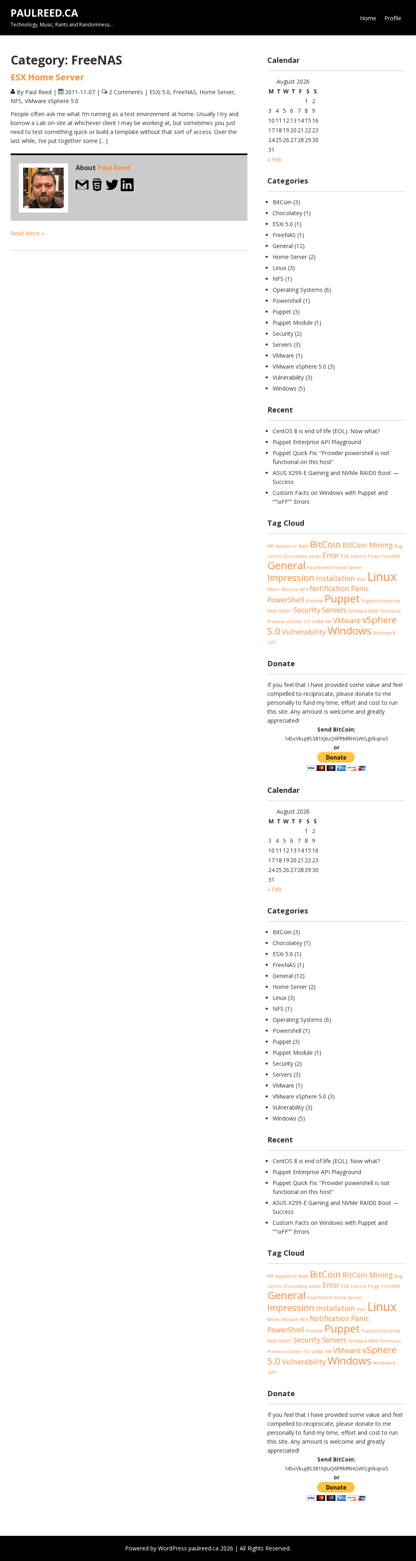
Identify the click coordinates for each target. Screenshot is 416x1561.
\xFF (271, 642)
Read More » (27, 233)
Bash (303, 546)
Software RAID (363, 611)
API (270, 546)
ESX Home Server (47, 77)
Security (283, 333)
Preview (314, 601)
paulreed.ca (44, 12)
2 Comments (126, 92)
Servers (282, 344)
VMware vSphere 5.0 (51, 101)
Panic (360, 588)
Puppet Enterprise (381, 601)
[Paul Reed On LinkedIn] (127, 189)
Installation (335, 578)
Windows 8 (384, 633)
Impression (290, 577)
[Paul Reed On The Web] (97, 189)
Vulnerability (288, 377)
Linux (279, 268)
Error (331, 555)
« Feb (274, 159)
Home (368, 18)
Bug (398, 546)
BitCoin (282, 202)
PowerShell (285, 600)
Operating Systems (298, 290)
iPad (361, 579)
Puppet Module (293, 322)
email (315, 556)
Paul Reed (114, 167)
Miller (273, 589)
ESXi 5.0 (160, 92)
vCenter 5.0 (298, 621)
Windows (285, 388)
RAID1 (285, 611)
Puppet (282, 311)
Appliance (286, 546)
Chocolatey (287, 213)
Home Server (216, 92)
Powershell (287, 300)
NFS (16, 101)
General (283, 246)
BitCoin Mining (367, 545)
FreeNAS (184, 92)
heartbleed (319, 567)
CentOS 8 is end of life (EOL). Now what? (326, 431)
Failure (358, 556)
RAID (272, 611)
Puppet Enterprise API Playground (317, 442)
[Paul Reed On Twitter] (112, 189)
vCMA (317, 621)
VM (328, 621)
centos (274, 556)
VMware (283, 355)
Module (290, 589)
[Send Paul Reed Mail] (82, 189)
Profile (392, 18)
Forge (374, 556)
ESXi (345, 556)
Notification (329, 588)
